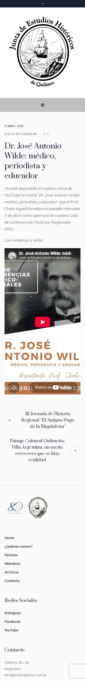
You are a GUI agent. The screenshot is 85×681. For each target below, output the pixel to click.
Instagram (13, 613)
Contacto (12, 580)
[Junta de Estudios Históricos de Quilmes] (42, 52)
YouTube (11, 630)
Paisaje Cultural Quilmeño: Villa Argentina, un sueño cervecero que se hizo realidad (37, 450)
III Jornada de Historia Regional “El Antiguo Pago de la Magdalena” (47, 420)
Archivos (12, 572)
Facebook (12, 621)
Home (9, 537)
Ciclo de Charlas (21, 134)
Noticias (11, 555)
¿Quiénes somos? (19, 546)
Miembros (12, 563)
